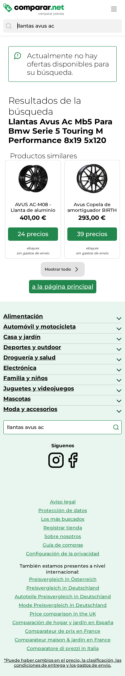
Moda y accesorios (30, 409)
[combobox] (68, 26)
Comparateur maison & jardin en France (63, 640)
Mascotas (17, 398)
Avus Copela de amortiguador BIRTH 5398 (92, 207)
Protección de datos (62, 510)
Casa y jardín (22, 337)
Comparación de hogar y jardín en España (62, 622)
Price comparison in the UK (63, 614)
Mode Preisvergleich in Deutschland (63, 605)
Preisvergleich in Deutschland (62, 588)
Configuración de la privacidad (62, 554)
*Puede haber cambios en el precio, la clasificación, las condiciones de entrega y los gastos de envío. (62, 663)
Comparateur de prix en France (62, 631)
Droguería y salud (29, 357)
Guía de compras (63, 545)
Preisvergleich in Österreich (63, 579)
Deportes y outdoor (32, 347)
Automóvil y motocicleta (39, 326)
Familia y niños (25, 378)
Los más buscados (62, 519)
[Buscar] (8, 26)
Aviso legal (63, 502)
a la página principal (62, 286)
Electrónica (19, 367)
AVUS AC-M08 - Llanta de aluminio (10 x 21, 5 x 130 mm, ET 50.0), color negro (33, 207)
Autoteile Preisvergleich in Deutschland (63, 597)
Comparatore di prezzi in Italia (63, 648)
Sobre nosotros (62, 536)
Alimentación (23, 316)
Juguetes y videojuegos (38, 388)
